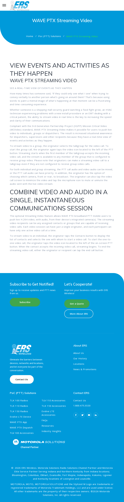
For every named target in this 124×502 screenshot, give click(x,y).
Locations (78, 363)
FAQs (45, 420)
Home (29, 36)
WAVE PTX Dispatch (21, 427)
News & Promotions (84, 369)
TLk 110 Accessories (53, 400)
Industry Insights (51, 431)
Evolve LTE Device (20, 416)
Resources (48, 425)
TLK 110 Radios (19, 405)
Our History (80, 358)
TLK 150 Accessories (54, 405)
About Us (78, 352)
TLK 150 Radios (19, 411)
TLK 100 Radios (19, 400)
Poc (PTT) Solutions (49, 36)
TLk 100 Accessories (22, 432)
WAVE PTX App (18, 422)
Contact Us (79, 400)
